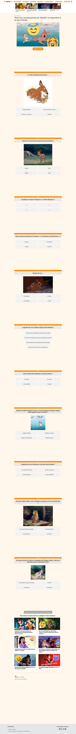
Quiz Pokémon (33, 1)
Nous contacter (12, 729)
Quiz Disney (25, 1)
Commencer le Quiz (38, 48)
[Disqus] (38, 690)
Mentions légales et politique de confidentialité (19, 731)
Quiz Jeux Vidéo (17, 1)
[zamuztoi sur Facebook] (59, 729)
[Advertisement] (38, 59)
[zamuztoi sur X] (61, 729)
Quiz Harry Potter (67, 1)
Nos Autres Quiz (58, 1)
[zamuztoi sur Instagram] (63, 729)
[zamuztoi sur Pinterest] (65, 729)
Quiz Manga (40, 1)
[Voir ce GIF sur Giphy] (38, 92)
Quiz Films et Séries (49, 1)
